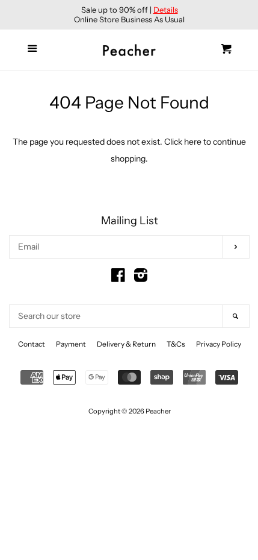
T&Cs (176, 343)
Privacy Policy (218, 343)
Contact (31, 343)
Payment (71, 343)
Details (165, 9)
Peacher (158, 411)
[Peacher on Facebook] (118, 277)
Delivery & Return (126, 343)
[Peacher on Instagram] (141, 277)
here (192, 141)
